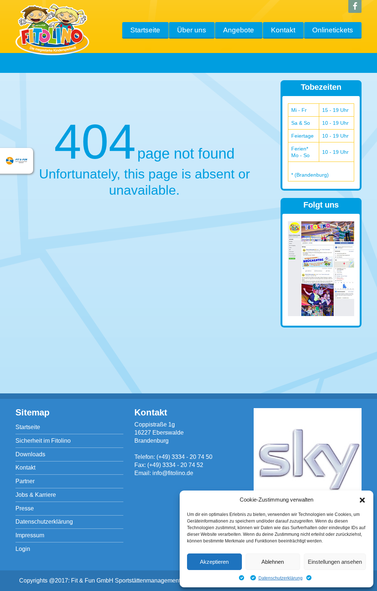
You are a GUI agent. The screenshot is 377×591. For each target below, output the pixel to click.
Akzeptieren (214, 562)
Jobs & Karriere (35, 495)
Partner (25, 481)
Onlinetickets (332, 30)
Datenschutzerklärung (280, 578)
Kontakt (283, 30)
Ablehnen (272, 562)
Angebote (238, 30)
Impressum (29, 535)
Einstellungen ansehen (335, 562)
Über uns (191, 30)
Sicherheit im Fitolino (43, 441)
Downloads (30, 454)
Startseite (145, 30)
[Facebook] (355, 6)
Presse (24, 508)
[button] (362, 500)
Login (22, 549)
